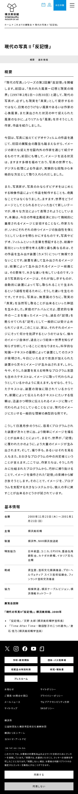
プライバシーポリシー (51, 695)
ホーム (8, 24)
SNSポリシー (47, 708)
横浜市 (8, 720)
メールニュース (12, 701)
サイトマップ (11, 708)
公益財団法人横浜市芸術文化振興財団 (25, 726)
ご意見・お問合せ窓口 (16, 695)
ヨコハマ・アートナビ (15, 739)
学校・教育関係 (21, 660)
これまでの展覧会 (23, 24)
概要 (32, 59)
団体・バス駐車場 (57, 660)
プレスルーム (21, 678)
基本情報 (43, 59)
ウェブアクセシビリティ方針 (55, 701)
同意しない (39, 786)
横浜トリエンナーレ (15, 732)
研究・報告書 (57, 669)
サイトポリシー (48, 689)
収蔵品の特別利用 (21, 669)
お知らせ (9, 689)
